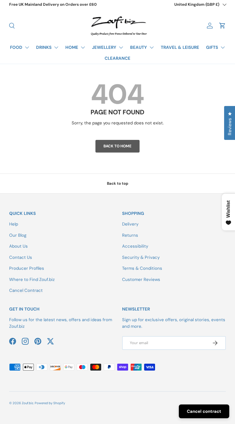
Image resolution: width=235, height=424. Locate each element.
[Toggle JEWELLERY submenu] (120, 47)
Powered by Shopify (50, 403)
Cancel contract (204, 411)
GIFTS (212, 47)
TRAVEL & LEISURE (180, 47)
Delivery (130, 224)
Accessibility (135, 246)
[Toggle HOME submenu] (82, 47)
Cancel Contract (26, 290)
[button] (222, 25)
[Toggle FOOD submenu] (26, 47)
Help (13, 224)
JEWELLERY (104, 47)
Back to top (117, 183)
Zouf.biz (27, 403)
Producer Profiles (26, 268)
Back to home (117, 146)
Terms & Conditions (142, 268)
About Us (18, 246)
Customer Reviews (141, 279)
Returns (130, 235)
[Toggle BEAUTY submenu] (151, 47)
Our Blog (17, 235)
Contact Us (20, 257)
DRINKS (44, 47)
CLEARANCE (117, 58)
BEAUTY (138, 47)
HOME (71, 47)
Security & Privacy (141, 257)
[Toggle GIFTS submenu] (222, 47)
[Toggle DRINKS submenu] (56, 47)
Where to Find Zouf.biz (32, 279)
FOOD (16, 47)
